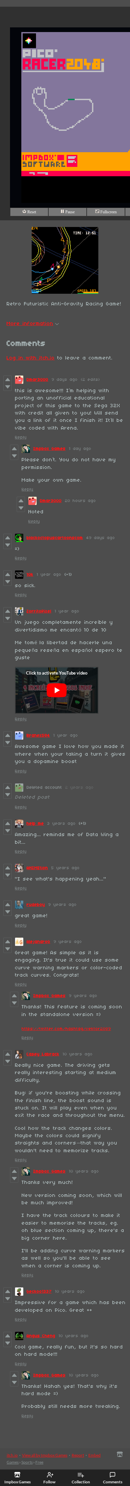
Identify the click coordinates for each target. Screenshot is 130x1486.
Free (39, 1462)
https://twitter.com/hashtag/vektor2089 (66, 1029)
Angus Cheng (41, 1336)
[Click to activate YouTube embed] (56, 690)
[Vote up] (7, 379)
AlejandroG (38, 942)
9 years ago (62, 905)
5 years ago (65, 868)
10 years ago (78, 1054)
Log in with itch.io (31, 358)
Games (13, 1462)
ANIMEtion (37, 868)
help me (35, 823)
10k (30, 574)
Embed (94, 1455)
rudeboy (36, 905)
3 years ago (61, 823)
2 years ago (79, 787)
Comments (112, 1481)
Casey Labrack (43, 1054)
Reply (21, 437)
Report (78, 1455)
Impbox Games (49, 449)
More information (30, 323)
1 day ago (80, 449)
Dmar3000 (37, 380)
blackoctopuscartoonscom (55, 538)
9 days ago (65, 380)
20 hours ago (80, 501)
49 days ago (100, 538)
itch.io (12, 1455)
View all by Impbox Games (44, 1455)
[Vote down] (7, 387)
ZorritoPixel (39, 611)
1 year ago (49, 574)
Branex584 (38, 735)
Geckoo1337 (39, 1291)
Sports (27, 1462)
